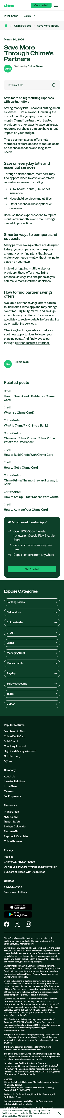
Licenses (8, 1079)
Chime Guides (22, 25)
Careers (9, 791)
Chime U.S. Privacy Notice (19, 861)
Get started (41, 5)
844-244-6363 (13, 887)
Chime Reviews (13, 841)
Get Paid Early (12, 756)
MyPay (8, 760)
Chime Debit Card (14, 736)
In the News (11, 786)
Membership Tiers (15, 731)
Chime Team (35, 66)
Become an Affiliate (15, 892)
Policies (8, 856)
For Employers (12, 796)
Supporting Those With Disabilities (24, 871)
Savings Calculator (15, 826)
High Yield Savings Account (20, 751)
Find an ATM (11, 831)
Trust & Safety (12, 821)
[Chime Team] (8, 69)
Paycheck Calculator (16, 836)
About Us (9, 776)
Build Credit (11, 741)
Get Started (32, 569)
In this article (15, 84)
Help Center (11, 816)
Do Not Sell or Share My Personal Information (30, 866)
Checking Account (15, 746)
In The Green (11, 811)
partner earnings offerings (32, 342)
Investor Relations (14, 781)
